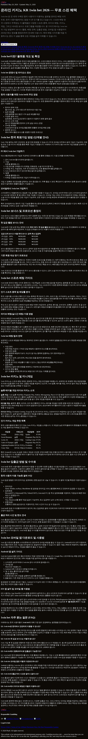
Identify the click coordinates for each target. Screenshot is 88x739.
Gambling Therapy (11, 719)
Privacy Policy (6, 727)
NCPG (37, 719)
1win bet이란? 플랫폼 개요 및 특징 (14, 47)
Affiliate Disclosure (27, 727)
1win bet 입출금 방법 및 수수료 (59, 49)
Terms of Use (15, 727)
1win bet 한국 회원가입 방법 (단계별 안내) (44, 47)
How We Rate (39, 727)
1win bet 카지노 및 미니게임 (36, 49)
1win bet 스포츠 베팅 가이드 (14, 49)
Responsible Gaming (51, 727)
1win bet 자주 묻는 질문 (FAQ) (27, 51)
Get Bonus (4, 42)
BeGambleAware (26, 719)
